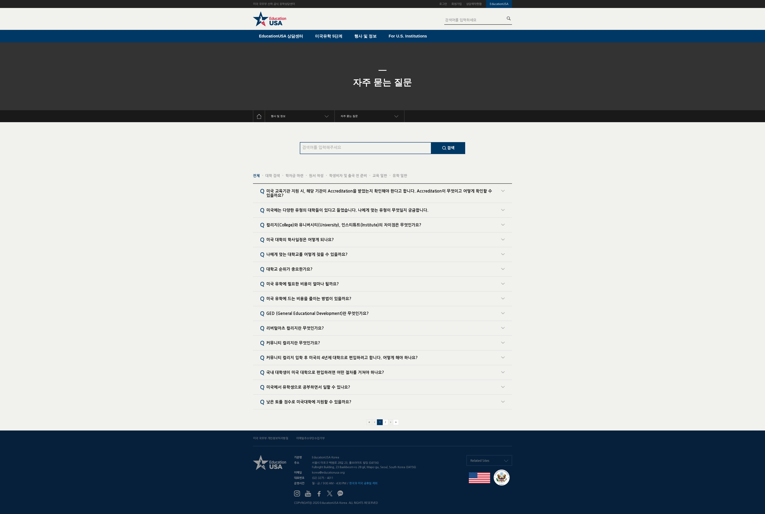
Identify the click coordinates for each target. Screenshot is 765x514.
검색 (450, 148)
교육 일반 (380, 176)
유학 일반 (400, 176)
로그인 (443, 4)
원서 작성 (316, 176)
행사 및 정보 (365, 36)
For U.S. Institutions (408, 36)
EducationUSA (499, 4)
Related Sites (479, 460)
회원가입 (456, 4)
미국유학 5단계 (328, 36)
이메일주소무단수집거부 (310, 438)
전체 (256, 176)
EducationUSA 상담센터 (281, 36)
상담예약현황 (474, 4)
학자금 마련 (294, 176)
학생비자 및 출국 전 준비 (348, 176)
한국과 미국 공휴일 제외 (363, 483)
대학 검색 (272, 176)
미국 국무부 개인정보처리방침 (270, 438)
